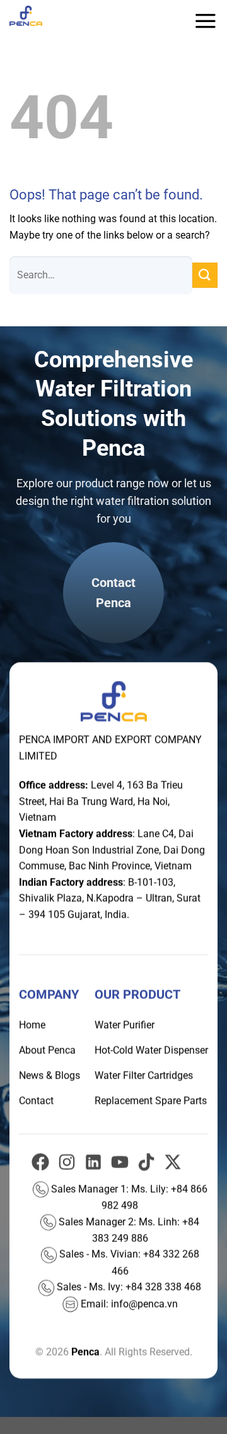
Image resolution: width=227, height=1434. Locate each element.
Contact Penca (113, 592)
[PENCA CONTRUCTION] (31, 16)
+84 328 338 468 (163, 1287)
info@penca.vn (144, 1304)
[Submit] (205, 275)
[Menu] (206, 21)
